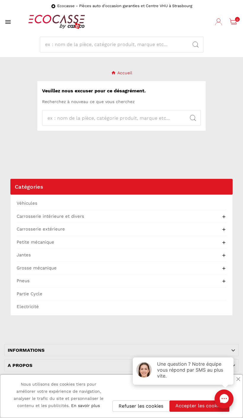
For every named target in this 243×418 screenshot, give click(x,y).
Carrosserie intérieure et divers (50, 216)
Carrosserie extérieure (41, 229)
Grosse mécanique (37, 268)
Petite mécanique (35, 242)
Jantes (24, 255)
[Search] (196, 44)
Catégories (29, 187)
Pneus (23, 280)
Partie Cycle (29, 293)
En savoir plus (85, 405)
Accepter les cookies (199, 405)
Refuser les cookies (141, 406)
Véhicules (27, 203)
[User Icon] (219, 22)
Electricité (28, 306)
